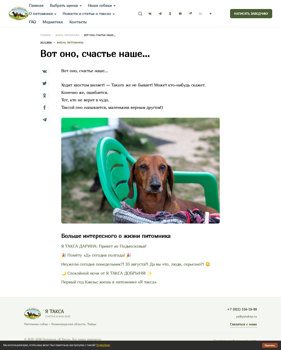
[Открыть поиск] (140, 13)
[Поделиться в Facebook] (44, 107)
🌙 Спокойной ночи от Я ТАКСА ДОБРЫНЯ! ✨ (106, 273)
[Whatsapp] (200, 13)
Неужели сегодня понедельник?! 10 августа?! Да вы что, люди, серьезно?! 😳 (135, 264)
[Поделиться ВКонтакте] (44, 71)
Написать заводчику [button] (251, 13)
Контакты (78, 22)
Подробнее (103, 345)
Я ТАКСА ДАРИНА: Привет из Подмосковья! (103, 246)
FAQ (32, 22)
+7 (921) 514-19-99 (242, 309)
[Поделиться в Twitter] (44, 83)
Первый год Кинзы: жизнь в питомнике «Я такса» (109, 282)
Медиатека (53, 22)
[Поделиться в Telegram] (44, 119)
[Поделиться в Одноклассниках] (44, 95)
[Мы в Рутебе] (190, 13)
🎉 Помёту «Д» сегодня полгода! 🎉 (96, 255)
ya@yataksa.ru (246, 316)
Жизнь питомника (67, 35)
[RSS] (220, 13)
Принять (270, 345)
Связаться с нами (243, 324)
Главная (36, 5)
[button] (80, 5)
